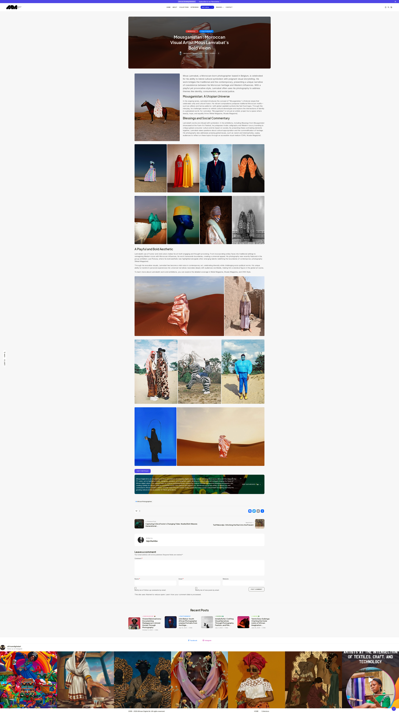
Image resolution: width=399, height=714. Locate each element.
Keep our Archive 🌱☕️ (250, 484)
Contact (229, 7)
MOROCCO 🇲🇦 (192, 31)
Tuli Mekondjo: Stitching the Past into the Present (233, 525)
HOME (256, 711)
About (174, 7)
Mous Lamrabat (190, 76)
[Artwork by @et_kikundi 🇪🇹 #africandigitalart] (85, 679)
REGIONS (219, 7)
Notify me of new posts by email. (207, 590)
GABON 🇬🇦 (256, 616)
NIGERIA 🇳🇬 (220, 616)
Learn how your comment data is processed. (183, 594)
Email (181, 579)
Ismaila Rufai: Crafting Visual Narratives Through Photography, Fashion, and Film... (224, 622)
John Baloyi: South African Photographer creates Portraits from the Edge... (188, 622)
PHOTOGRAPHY (207, 31)
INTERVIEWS (195, 7)
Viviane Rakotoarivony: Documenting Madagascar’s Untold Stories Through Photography (152, 623)
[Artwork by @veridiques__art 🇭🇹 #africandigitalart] (28, 679)
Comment (139, 558)
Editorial (205, 7)
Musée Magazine (231, 272)
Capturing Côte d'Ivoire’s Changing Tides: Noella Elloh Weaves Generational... (171, 525)
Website (226, 579)
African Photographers (144, 501)
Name (137, 579)
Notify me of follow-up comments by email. (150, 590)
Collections (184, 7)
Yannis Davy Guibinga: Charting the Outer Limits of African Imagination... (260, 622)
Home (168, 7)
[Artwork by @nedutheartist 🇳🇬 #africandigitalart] (256, 679)
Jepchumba (186, 53)
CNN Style (246, 272)
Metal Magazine (217, 272)
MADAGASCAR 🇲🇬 (149, 616)
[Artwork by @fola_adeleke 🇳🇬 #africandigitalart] (142, 679)
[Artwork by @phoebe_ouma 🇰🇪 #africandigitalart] (313, 679)
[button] (151, 168)
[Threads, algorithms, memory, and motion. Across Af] (370, 679)
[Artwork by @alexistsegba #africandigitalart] (199, 679)
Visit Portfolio (143, 471)
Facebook (193, 640)
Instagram (208, 640)
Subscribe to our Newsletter (209, 1)
